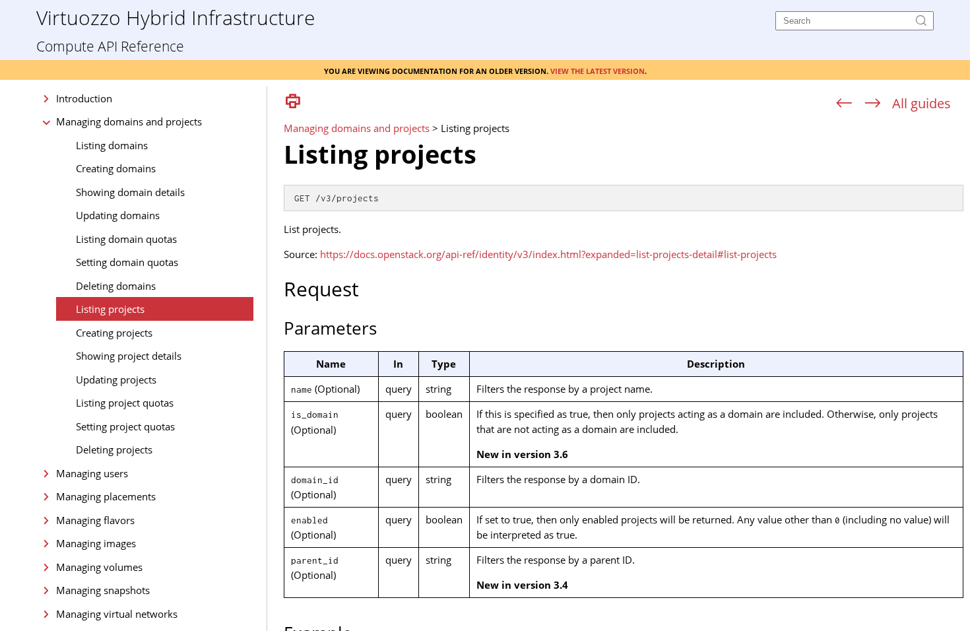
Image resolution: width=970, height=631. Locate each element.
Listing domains (112, 145)
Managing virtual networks (117, 613)
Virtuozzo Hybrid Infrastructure (175, 17)
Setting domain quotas (127, 262)
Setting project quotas (125, 426)
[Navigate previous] (844, 103)
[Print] (293, 102)
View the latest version (597, 70)
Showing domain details (130, 192)
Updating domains (118, 215)
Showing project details (128, 355)
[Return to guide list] (921, 103)
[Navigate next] (873, 103)
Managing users (92, 473)
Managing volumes (99, 567)
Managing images (96, 543)
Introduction (84, 98)
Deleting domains (116, 285)
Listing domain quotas (126, 239)
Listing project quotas (125, 402)
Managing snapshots (103, 590)
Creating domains (116, 168)
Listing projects (110, 309)
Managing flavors (95, 520)
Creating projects (114, 332)
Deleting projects (114, 449)
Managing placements (106, 496)
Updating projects (116, 379)
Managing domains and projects (129, 121)
